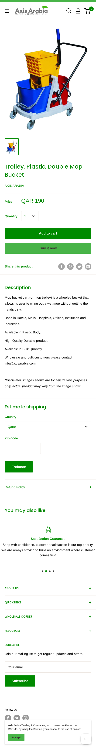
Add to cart (48, 233)
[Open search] (69, 10)
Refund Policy (15, 487)
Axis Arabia (14, 185)
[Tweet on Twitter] (79, 266)
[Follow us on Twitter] (17, 718)
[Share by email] (88, 266)
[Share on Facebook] (61, 266)
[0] (87, 11)
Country (11, 417)
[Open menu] (7, 11)
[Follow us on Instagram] (25, 718)
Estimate (19, 467)
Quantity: (11, 216)
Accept (16, 737)
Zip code (11, 438)
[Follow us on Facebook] (8, 718)
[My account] (78, 10)
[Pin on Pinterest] (70, 266)
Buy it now (48, 248)
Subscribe (20, 681)
